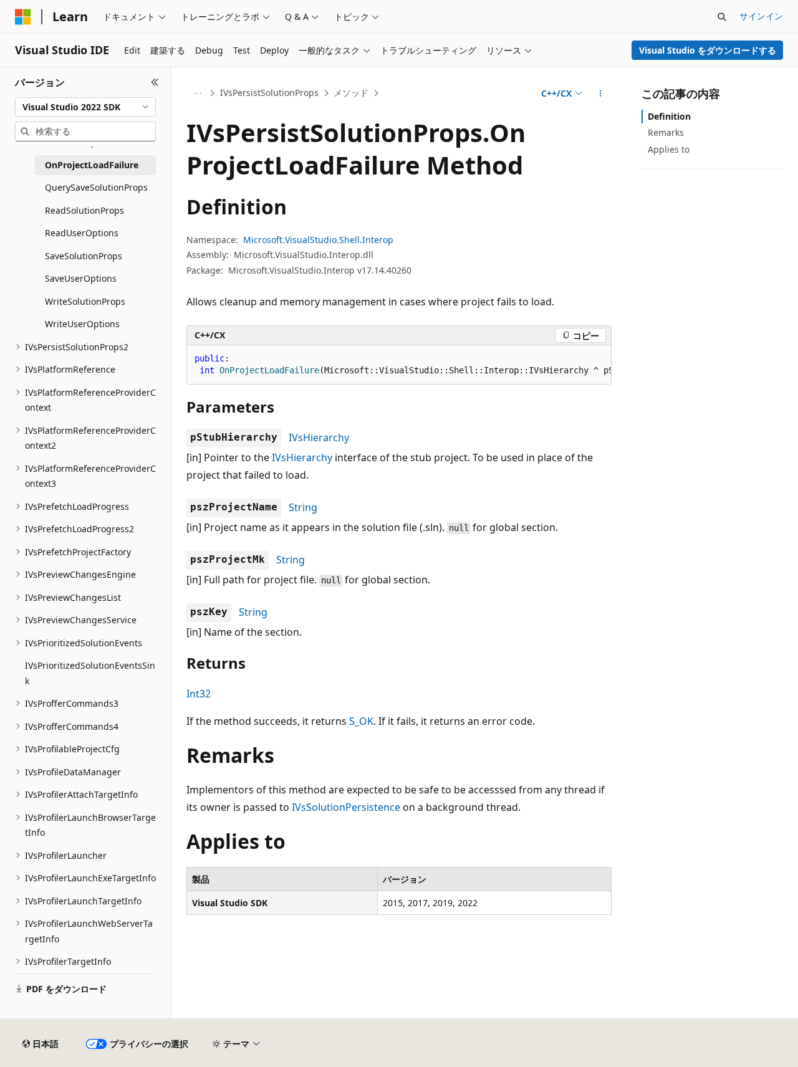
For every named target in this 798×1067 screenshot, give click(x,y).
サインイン (761, 16)
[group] (399, 365)
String (303, 507)
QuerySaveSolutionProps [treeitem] (96, 187)
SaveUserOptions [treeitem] (81, 278)
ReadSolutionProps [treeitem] (84, 210)
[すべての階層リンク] (197, 93)
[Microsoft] (23, 17)
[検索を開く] (721, 17)
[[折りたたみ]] (155, 82)
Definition (669, 116)
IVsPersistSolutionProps (269, 92)
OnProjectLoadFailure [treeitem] (91, 165)
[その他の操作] (601, 93)
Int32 (198, 694)
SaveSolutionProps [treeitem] (83, 256)
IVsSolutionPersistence (346, 807)
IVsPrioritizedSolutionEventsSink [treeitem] (90, 673)
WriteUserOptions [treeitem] (82, 324)
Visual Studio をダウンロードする (707, 50)
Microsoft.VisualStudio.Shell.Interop (318, 240)
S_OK (361, 721)
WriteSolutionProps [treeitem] (85, 301)
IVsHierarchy (319, 437)
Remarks (666, 132)
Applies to (669, 149)
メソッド (351, 92)
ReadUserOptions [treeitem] (81, 233)
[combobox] (85, 107)
